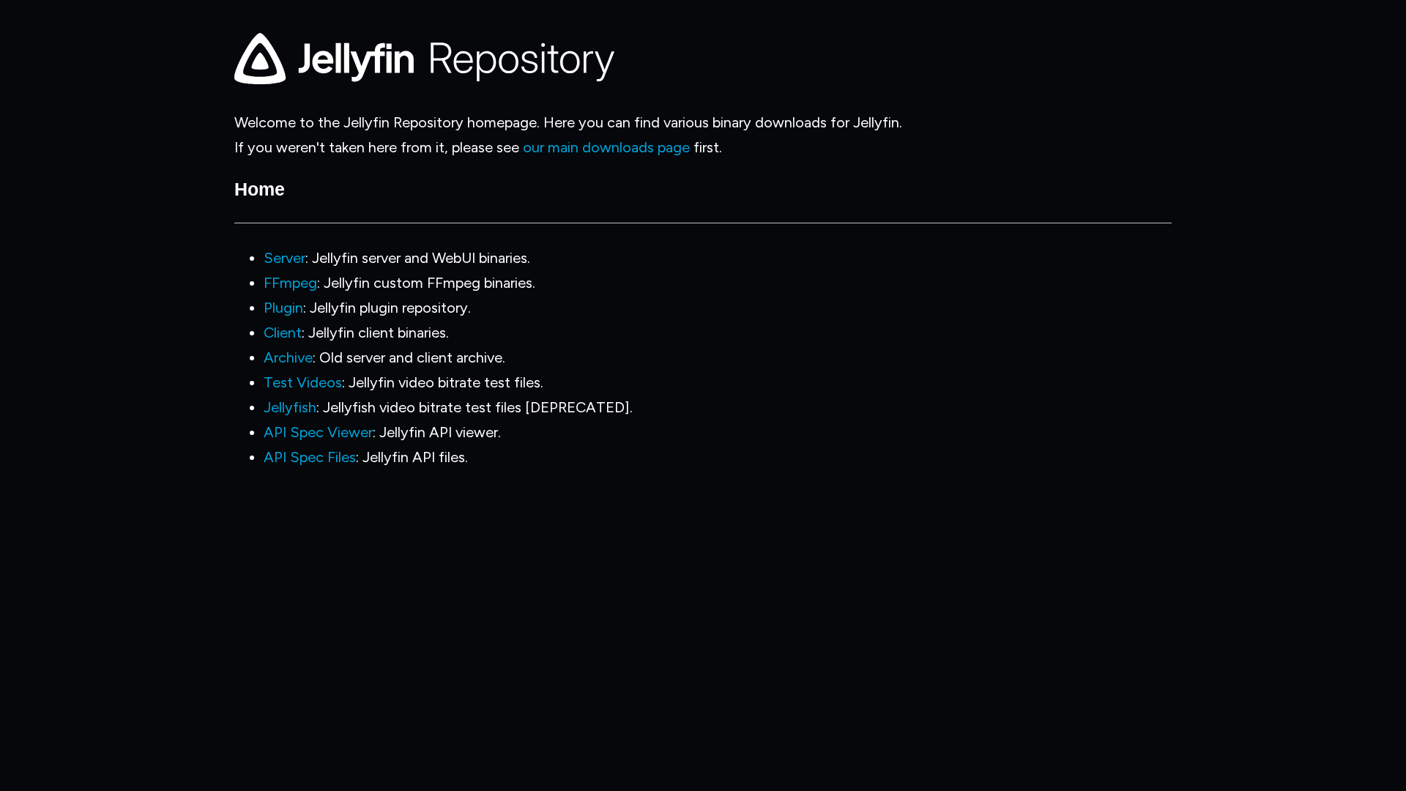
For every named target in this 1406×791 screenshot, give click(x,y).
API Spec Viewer (318, 432)
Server (284, 258)
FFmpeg (290, 282)
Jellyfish (290, 407)
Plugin (283, 307)
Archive (288, 357)
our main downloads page (606, 147)
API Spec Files (310, 457)
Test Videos (303, 382)
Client (283, 332)
